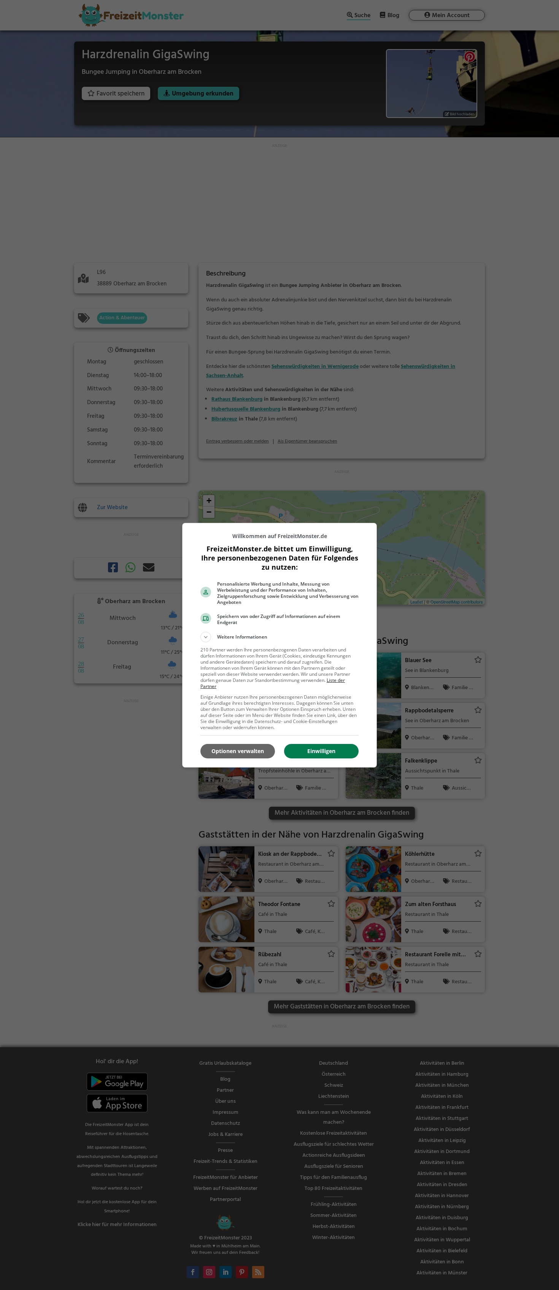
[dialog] (279, 645)
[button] (279, 637)
